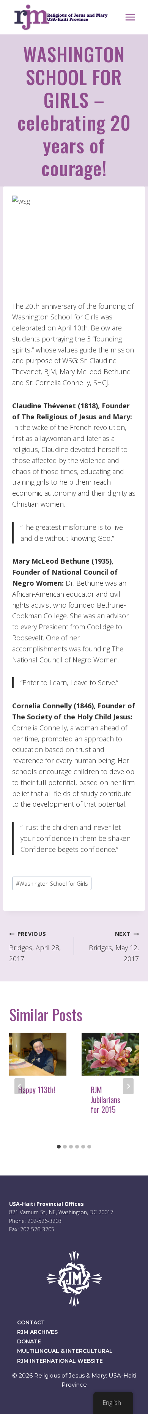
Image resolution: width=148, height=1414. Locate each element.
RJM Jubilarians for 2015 (105, 1099)
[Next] (128, 1086)
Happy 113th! (36, 1089)
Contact (31, 1322)
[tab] (59, 1147)
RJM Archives (37, 1332)
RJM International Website (60, 1360)
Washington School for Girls (52, 883)
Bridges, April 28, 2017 (35, 946)
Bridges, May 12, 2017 (114, 946)
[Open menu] (130, 17)
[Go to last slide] (19, 1086)
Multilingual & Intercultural (65, 1351)
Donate (29, 1341)
